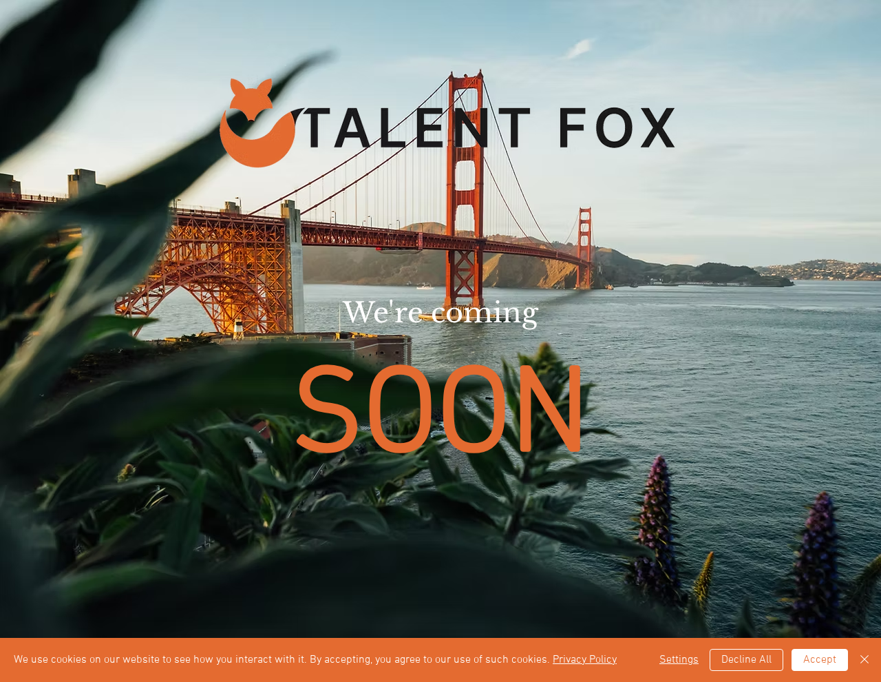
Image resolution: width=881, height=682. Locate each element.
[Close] (864, 660)
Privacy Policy (585, 660)
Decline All (746, 660)
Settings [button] (679, 660)
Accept (819, 660)
